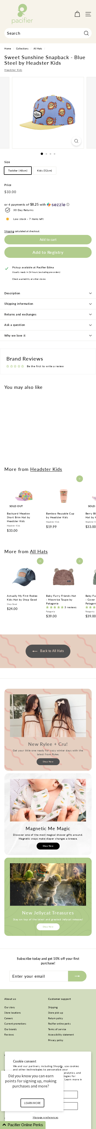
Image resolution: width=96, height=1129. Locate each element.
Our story (9, 1007)
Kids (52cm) (44, 170)
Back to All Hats (51, 651)
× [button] (61, 1067)
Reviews (9, 1034)
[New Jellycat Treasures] (48, 884)
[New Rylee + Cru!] (48, 715)
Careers (8, 1018)
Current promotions (15, 1023)
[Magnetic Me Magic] (48, 800)
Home (7, 48)
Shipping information (18, 303)
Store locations (12, 1012)
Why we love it (15, 335)
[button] (48, 204)
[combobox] (48, 33)
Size (7, 162)
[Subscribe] (77, 976)
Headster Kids (13, 69)
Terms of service (57, 1029)
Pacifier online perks (59, 1023)
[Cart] (77, 14)
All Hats (38, 48)
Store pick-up (55, 1012)
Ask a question (14, 324)
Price (8, 185)
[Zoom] (76, 141)
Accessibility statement (61, 1034)
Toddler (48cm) (17, 170)
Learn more (32, 1103)
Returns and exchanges (20, 314)
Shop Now (48, 761)
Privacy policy (55, 1040)
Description (12, 293)
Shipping (9, 231)
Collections (22, 48)
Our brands (10, 1029)
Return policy (55, 1018)
